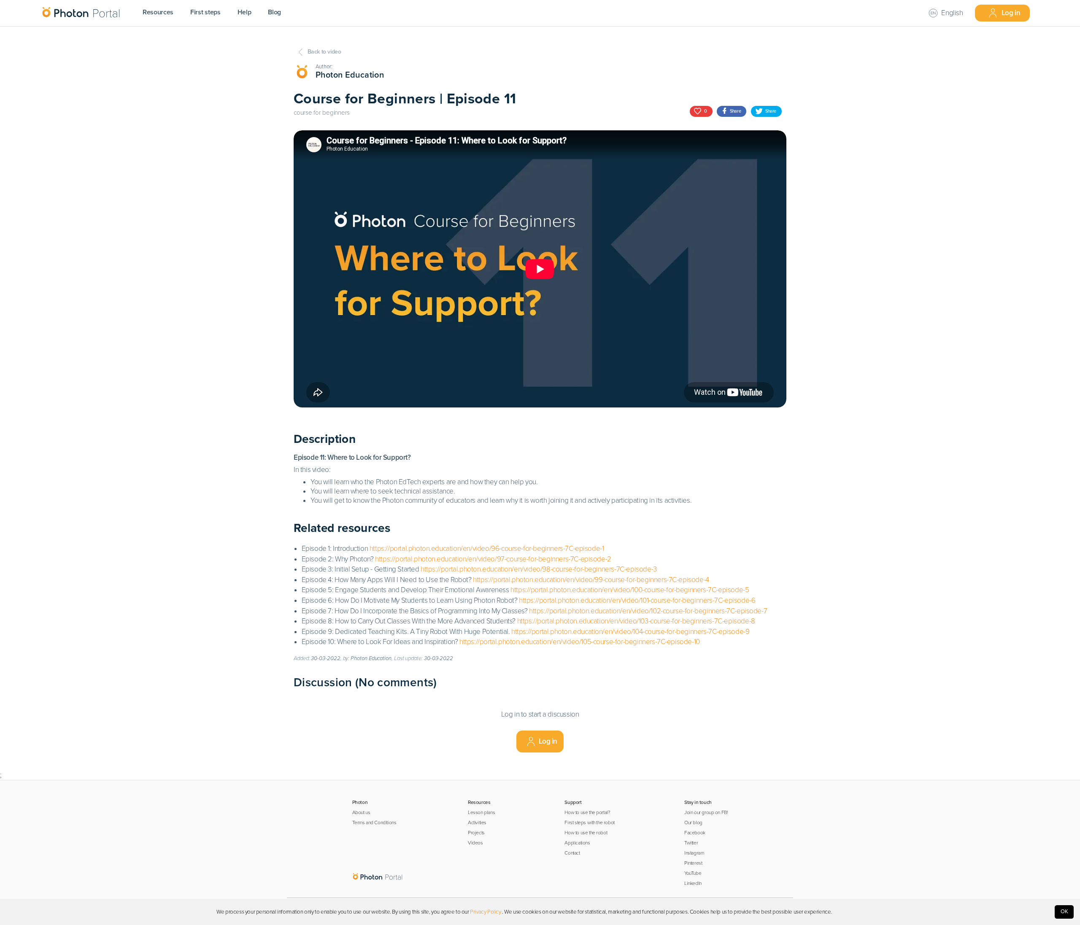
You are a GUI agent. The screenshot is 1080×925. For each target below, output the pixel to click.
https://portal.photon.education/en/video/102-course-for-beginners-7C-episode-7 (648, 611)
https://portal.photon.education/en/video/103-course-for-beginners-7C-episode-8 (636, 621)
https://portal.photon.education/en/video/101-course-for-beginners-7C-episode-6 (637, 600)
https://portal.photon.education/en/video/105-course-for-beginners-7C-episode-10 (579, 641)
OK (1064, 911)
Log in (1011, 12)
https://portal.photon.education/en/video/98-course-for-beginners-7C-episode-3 (539, 569)
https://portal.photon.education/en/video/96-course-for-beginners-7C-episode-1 (487, 548)
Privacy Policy (485, 912)
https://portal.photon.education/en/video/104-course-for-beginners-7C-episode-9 (630, 631)
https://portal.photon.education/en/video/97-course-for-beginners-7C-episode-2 (493, 559)
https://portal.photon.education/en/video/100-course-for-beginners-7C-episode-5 (629, 589)
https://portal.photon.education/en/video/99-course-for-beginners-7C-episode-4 (591, 579)
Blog (274, 12)
